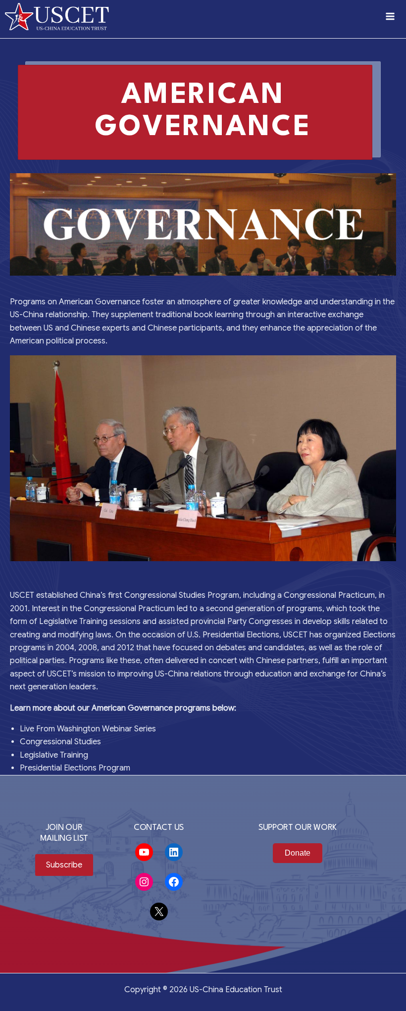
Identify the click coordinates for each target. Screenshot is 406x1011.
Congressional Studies (60, 742)
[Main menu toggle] (390, 16)
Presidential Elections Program (75, 768)
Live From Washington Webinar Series (88, 729)
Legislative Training (54, 755)
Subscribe (64, 865)
